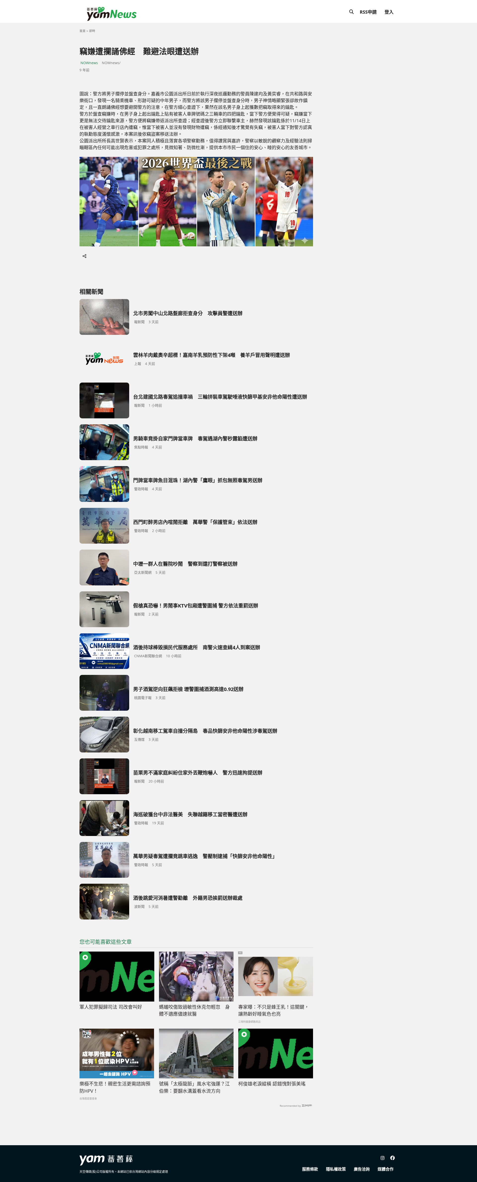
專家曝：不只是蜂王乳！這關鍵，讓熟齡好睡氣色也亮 (273, 1010)
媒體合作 (386, 1169)
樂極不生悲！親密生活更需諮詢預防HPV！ (115, 1087)
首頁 (82, 31)
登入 (389, 12)
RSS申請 (368, 12)
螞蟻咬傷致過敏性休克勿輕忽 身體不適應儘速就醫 (194, 1010)
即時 (92, 31)
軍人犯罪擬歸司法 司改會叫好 (111, 1007)
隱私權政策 (336, 1169)
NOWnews (89, 62)
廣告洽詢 (362, 1169)
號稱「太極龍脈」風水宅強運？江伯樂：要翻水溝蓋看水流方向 (194, 1087)
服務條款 (310, 1169)
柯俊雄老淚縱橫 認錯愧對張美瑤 (272, 1084)
